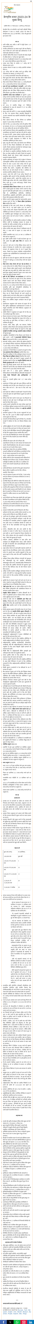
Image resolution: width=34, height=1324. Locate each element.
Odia (20, 1313)
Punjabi (10, 1313)
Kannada (20, 1310)
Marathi (19, 1312)
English (10, 1312)
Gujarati (15, 1313)
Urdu (15, 1312)
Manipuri (25, 1312)
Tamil (26, 1310)
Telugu (25, 1313)
